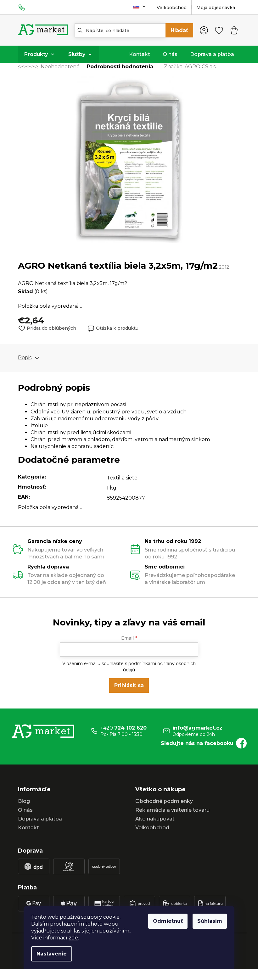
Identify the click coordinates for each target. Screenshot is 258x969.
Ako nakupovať (155, 819)
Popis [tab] (24, 358)
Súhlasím (209, 921)
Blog (24, 801)
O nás (25, 810)
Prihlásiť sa (129, 685)
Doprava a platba (40, 819)
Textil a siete (122, 478)
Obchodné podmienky (164, 801)
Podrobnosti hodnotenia (120, 67)
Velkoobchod (172, 7)
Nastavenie (51, 954)
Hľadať (179, 30)
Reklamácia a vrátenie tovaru (172, 810)
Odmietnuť (168, 921)
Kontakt (28, 828)
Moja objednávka (215, 7)
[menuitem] (40, 54)
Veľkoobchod (152, 828)
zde (73, 938)
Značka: (190, 67)
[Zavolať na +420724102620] (28, 7)
